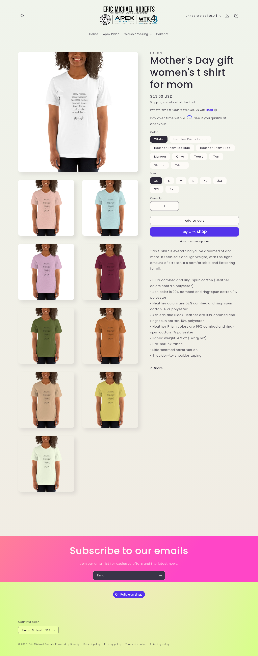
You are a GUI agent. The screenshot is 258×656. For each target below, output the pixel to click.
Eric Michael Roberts (42, 644)
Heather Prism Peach (192, 139)
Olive (180, 156)
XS (156, 181)
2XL (220, 181)
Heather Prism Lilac (215, 148)
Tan (216, 156)
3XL (156, 189)
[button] (22, 15)
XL (205, 181)
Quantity (156, 198)
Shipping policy (160, 644)
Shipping (156, 102)
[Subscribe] (160, 575)
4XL (172, 189)
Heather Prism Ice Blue (172, 148)
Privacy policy (113, 644)
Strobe (161, 165)
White (158, 139)
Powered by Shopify (67, 644)
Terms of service (135, 644)
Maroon (160, 156)
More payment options (194, 241)
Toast (198, 156)
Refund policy (92, 644)
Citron (182, 165)
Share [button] (158, 368)
